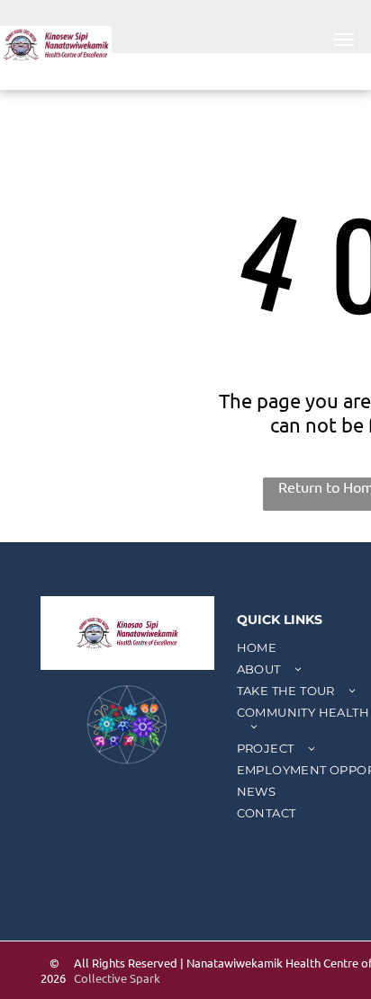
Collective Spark (117, 978)
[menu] (344, 40)
